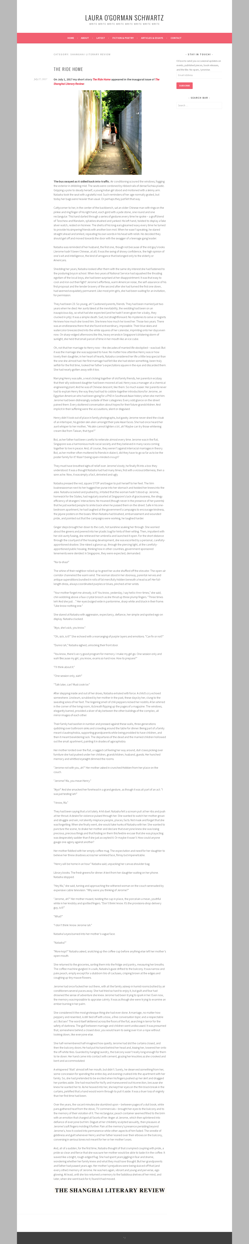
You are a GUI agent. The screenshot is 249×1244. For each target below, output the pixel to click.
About (85, 38)
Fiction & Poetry (123, 38)
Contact (176, 38)
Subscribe (184, 85)
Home (70, 38)
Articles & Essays (152, 38)
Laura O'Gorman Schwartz (124, 17)
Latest (100, 38)
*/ (124, 1238)
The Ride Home (68, 69)
